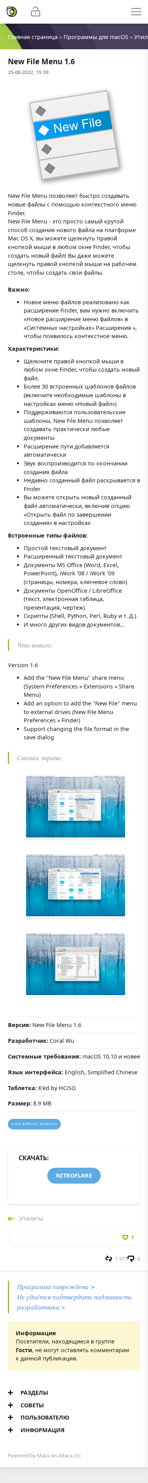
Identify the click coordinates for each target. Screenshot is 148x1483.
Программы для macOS (96, 37)
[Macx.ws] (12, 12)
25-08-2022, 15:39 (28, 72)
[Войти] (35, 12)
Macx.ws (47, 1455)
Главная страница (33, 37)
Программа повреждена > (56, 1286)
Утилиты (31, 1218)
